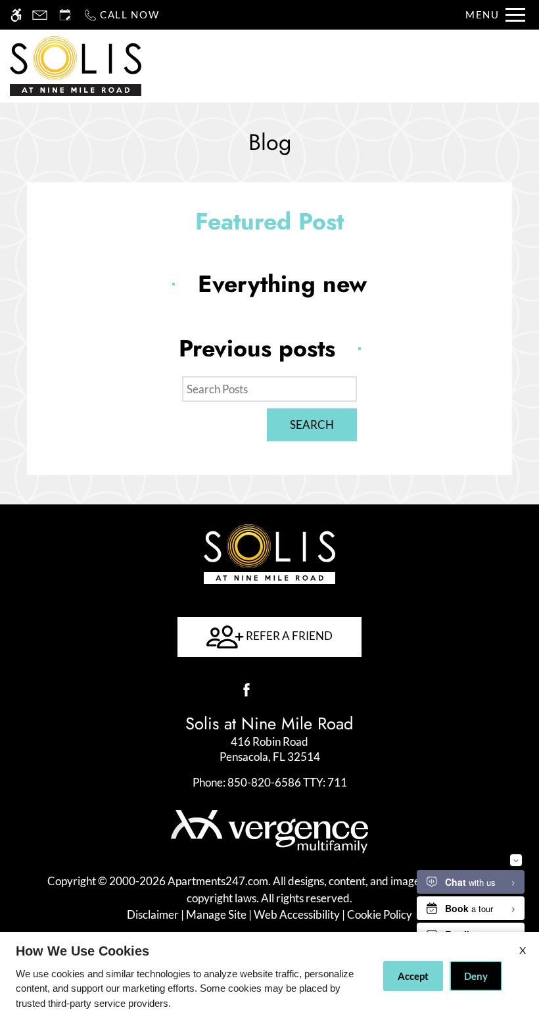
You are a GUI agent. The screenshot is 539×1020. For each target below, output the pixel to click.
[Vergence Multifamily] (269, 830)
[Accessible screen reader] (16, 14)
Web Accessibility (297, 914)
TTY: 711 (270, 782)
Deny (476, 976)
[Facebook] (246, 690)
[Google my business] (292, 690)
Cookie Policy (379, 914)
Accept (413, 976)
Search (312, 424)
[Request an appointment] (65, 14)
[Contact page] (40, 14)
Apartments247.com (218, 881)
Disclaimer (153, 914)
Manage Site (216, 914)
